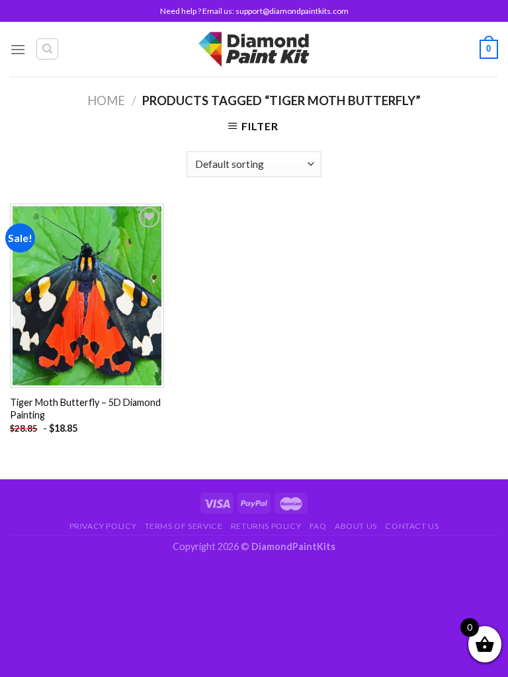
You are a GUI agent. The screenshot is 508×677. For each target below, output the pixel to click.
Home (106, 100)
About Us (356, 526)
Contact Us (412, 526)
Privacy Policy (103, 526)
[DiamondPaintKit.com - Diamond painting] (254, 49)
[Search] (47, 49)
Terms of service (184, 526)
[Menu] (18, 49)
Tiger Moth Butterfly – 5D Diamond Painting (85, 408)
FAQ (318, 526)
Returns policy (266, 526)
